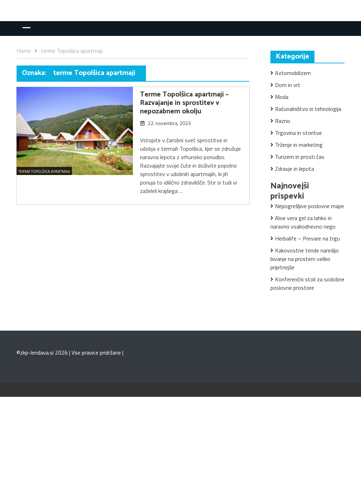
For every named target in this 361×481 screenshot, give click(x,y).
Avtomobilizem (293, 73)
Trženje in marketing (299, 144)
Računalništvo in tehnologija (308, 109)
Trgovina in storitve (298, 133)
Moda (281, 97)
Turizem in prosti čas (299, 156)
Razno (282, 121)
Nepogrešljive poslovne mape (309, 206)
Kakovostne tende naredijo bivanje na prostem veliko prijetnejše (304, 258)
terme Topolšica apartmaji (44, 171)
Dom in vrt (287, 85)
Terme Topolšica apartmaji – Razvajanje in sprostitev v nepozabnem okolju (184, 103)
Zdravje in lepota (294, 168)
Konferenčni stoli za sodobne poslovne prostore (307, 283)
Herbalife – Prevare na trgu (307, 238)
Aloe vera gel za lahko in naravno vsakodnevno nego (303, 222)
